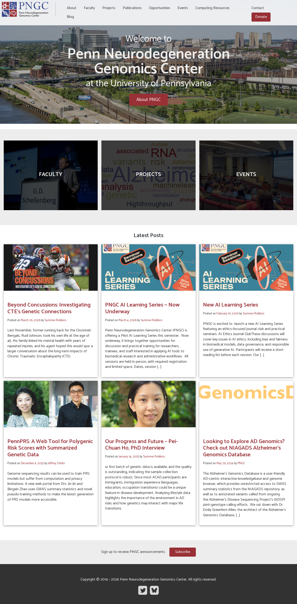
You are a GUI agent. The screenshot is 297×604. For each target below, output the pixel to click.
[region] (148, 62)
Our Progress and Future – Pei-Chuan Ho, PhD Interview (141, 445)
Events (183, 8)
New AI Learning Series (230, 305)
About (71, 8)
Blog (70, 17)
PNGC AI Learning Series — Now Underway (142, 308)
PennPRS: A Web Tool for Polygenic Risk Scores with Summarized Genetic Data (50, 448)
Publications (132, 8)
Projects (108, 8)
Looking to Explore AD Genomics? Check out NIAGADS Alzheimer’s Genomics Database (244, 448)
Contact (258, 8)
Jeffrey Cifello (56, 463)
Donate (261, 17)
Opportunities (159, 8)
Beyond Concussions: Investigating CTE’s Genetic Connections (49, 308)
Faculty (89, 8)
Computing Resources (212, 8)
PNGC (241, 463)
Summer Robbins (55, 320)
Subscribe (182, 552)
